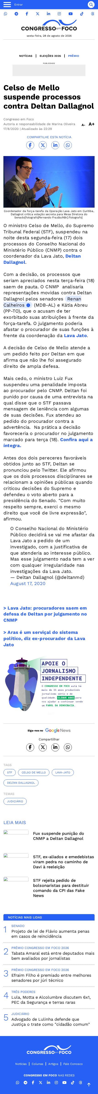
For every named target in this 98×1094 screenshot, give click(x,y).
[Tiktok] (81, 14)
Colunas (37, 1064)
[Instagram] (59, 14)
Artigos (53, 1064)
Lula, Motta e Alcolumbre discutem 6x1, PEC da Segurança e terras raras (51, 1000)
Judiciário (15, 801)
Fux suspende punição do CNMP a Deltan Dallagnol (58, 836)
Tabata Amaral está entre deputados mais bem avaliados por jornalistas (52, 956)
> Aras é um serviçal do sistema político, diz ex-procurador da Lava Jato (44, 638)
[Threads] (92, 14)
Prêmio (73, 56)
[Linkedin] (48, 14)
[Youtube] (71, 14)
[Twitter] (37, 14)
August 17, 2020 (27, 583)
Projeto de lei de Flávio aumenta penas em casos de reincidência (50, 934)
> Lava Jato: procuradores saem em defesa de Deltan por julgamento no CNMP (45, 614)
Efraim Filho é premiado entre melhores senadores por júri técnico (51, 978)
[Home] (49, 25)
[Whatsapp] (5, 14)
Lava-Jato (62, 772)
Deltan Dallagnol (21, 782)
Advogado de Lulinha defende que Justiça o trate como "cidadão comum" (50, 1022)
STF (9, 772)
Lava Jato (75, 335)
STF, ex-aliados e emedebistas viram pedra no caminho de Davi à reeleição (63, 861)
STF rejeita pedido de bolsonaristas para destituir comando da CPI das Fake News (61, 888)
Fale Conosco (73, 1064)
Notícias (25, 56)
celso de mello (34, 772)
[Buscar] (91, 4)
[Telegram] (16, 14)
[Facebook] (27, 14)
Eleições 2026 (50, 56)
